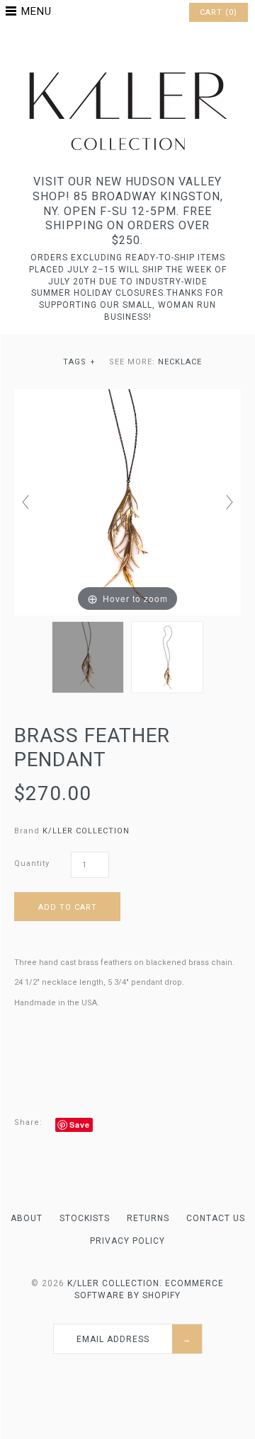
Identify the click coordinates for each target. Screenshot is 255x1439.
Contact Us (215, 1218)
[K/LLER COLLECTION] (127, 68)
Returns (148, 1218)
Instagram (146, 45)
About (26, 1218)
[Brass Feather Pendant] (87, 657)
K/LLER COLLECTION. (114, 1283)
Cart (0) (218, 12)
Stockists (85, 1218)
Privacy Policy (127, 1241)
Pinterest (127, 45)
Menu (36, 11)
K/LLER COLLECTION (86, 831)
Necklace (180, 361)
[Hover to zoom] (127, 502)
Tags (79, 361)
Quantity (32, 863)
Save (79, 1124)
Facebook (109, 45)
